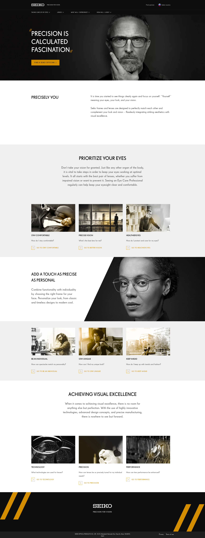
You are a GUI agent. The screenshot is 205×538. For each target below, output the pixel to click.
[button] (40, 12)
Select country (166, 5)
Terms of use (170, 534)
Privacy (161, 534)
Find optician (150, 5)
